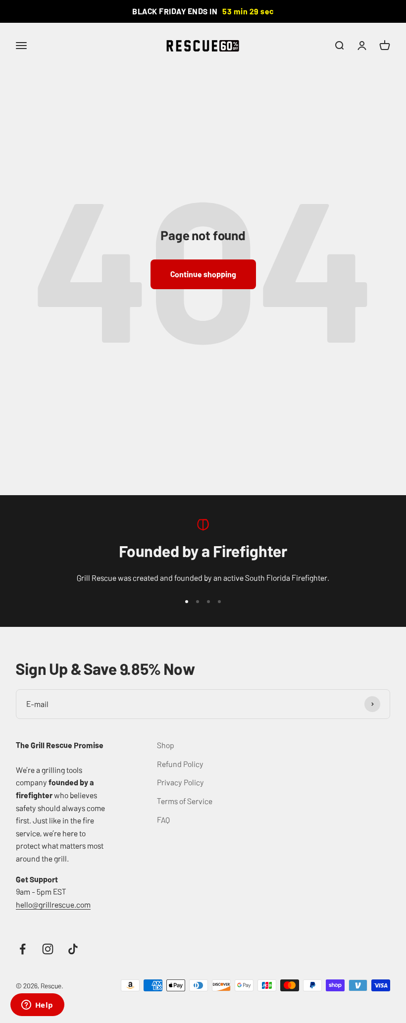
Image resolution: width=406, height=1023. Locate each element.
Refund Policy (180, 763)
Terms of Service (184, 800)
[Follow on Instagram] (47, 949)
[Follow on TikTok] (73, 949)
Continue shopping (203, 273)
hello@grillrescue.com (53, 904)
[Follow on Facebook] (22, 949)
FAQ (163, 819)
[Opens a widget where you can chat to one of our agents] (37, 1005)
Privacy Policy (180, 781)
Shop (165, 744)
